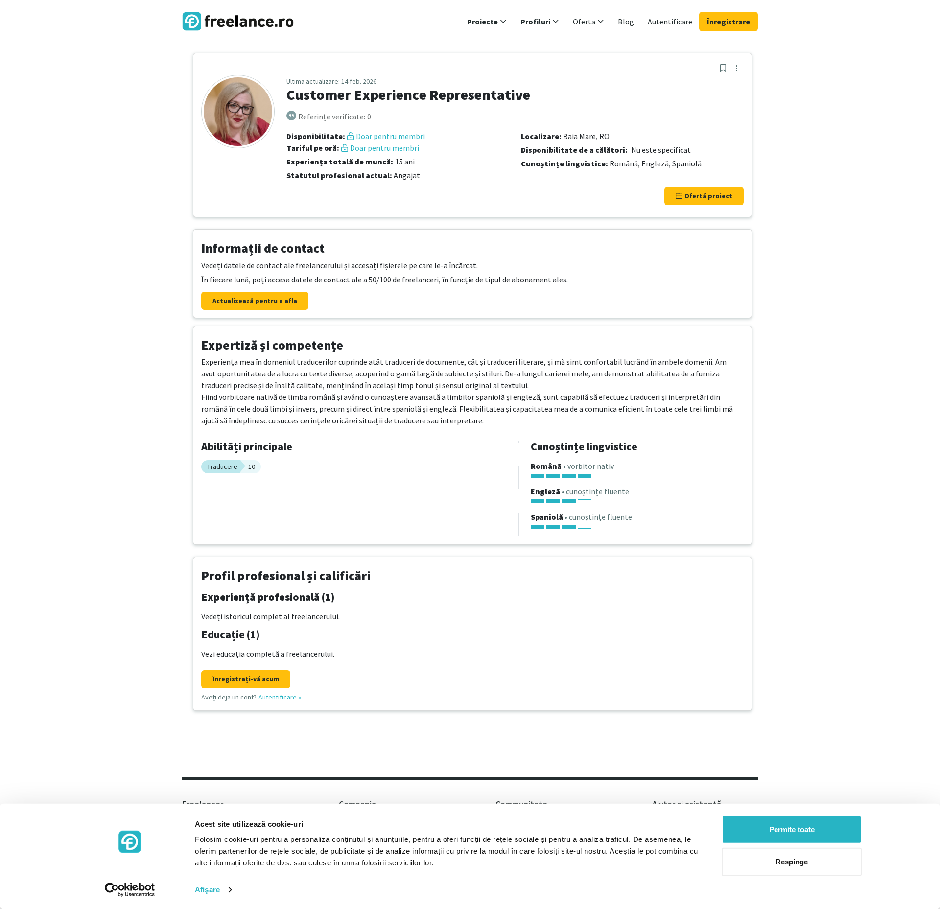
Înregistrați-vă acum (245, 679)
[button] (487, 21)
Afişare (207, 890)
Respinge (792, 861)
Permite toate (792, 829)
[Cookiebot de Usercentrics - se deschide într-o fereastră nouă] (130, 890)
